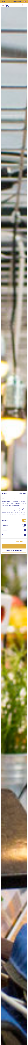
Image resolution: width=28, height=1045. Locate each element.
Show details (19, 541)
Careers (8, 1)
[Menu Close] (25, 5)
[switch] (24, 525)
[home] (5, 5)
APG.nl (3, 1)
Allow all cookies (14, 546)
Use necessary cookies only (14, 550)
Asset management (17, 1)
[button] (22, 5)
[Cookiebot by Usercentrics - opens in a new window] (19, 493)
